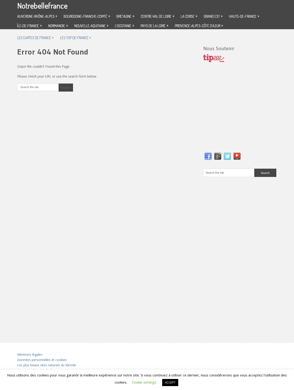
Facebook (208, 156)
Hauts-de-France (244, 16)
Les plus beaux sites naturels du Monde (46, 365)
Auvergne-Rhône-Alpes (37, 16)
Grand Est (213, 16)
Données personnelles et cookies (42, 360)
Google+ (217, 156)
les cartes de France (35, 37)
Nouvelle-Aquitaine (91, 25)
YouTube (237, 156)
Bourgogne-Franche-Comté (87, 16)
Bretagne (125, 16)
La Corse (189, 16)
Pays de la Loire (154, 25)
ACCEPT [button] (170, 382)
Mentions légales (29, 354)
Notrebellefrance (42, 5)
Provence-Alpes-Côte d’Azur (199, 25)
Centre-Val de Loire (157, 16)
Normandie (58, 25)
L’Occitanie (124, 25)
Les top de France (75, 37)
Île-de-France (29, 25)
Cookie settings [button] (144, 382)
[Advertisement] (237, 112)
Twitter (227, 156)
